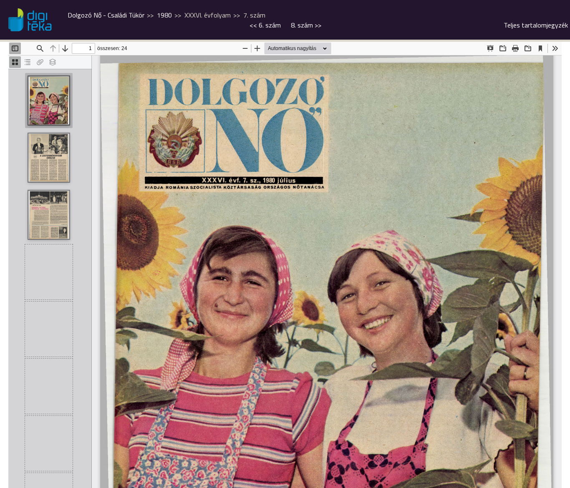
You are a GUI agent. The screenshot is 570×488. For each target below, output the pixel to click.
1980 (164, 15)
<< (265, 25)
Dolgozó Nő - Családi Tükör (106, 15)
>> (306, 25)
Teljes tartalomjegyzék (536, 25)
